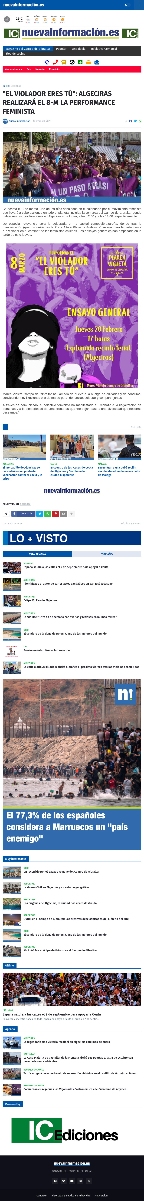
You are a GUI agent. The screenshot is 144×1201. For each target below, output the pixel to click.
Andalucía (79, 49)
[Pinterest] (55, 514)
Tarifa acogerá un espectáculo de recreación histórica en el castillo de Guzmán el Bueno (80, 1073)
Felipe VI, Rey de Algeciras (40, 600)
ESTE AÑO (107, 554)
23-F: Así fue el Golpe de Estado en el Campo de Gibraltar (60, 950)
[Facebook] (130, 121)
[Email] (63, 514)
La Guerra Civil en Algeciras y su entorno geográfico (56, 887)
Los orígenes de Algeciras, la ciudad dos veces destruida (60, 903)
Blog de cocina (15, 54)
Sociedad (16, 86)
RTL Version (101, 1195)
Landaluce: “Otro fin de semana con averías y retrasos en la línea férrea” (70, 617)
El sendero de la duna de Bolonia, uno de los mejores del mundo (65, 633)
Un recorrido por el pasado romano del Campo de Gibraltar (61, 871)
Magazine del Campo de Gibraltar (27, 49)
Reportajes (54, 69)
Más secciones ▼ (13, 69)
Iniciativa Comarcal (104, 49)
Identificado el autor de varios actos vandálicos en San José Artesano (68, 583)
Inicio (6, 86)
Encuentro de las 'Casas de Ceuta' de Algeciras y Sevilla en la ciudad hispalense (72, 471)
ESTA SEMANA (37, 554)
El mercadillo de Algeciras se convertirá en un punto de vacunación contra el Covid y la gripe (22, 473)
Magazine (40, 69)
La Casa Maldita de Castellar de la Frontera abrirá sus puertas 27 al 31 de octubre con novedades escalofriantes (78, 1059)
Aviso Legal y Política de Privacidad (70, 1195)
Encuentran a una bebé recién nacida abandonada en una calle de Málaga (119, 471)
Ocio (29, 69)
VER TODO (136, 427)
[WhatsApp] (140, 121)
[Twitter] (135, 121)
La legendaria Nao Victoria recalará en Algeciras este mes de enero (67, 1042)
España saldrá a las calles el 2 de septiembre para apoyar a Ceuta (66, 567)
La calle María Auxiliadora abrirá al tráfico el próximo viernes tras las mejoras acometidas (81, 667)
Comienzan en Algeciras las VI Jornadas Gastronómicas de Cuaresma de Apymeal (75, 1089)
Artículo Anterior (13, 523)
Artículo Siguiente (130, 523)
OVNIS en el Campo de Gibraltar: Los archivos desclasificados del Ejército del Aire (76, 919)
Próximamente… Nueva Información (47, 650)
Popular (61, 49)
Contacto (42, 1195)
